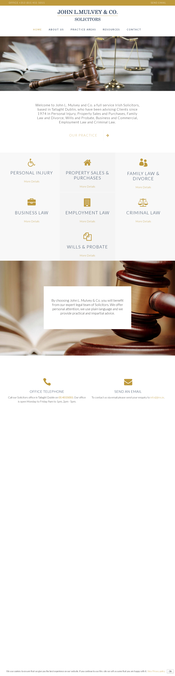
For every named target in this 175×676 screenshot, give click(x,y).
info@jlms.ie (157, 397)
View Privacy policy (156, 671)
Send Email (158, 2)
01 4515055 (66, 397)
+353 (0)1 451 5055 (32, 2)
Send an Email (128, 391)
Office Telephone (47, 391)
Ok (170, 671)
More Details (31, 181)
